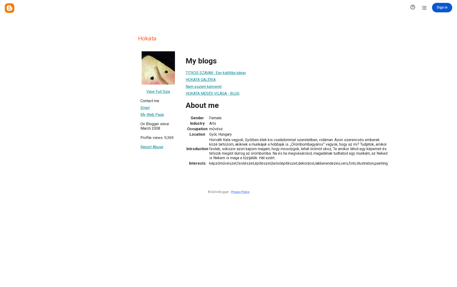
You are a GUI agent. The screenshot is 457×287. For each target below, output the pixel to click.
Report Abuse (151, 147)
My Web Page (152, 114)
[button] (412, 7)
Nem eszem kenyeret (204, 86)
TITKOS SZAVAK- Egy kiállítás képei (216, 73)
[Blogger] (9, 8)
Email (144, 107)
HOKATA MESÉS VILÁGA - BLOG (212, 93)
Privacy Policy (240, 192)
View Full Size (158, 91)
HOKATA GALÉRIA (201, 79)
